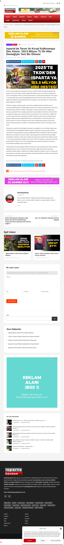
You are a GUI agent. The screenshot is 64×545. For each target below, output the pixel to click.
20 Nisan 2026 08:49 (41, 257)
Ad (7, 291)
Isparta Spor (18, 507)
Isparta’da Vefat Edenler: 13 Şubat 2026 (22, 446)
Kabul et (30, 540)
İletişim (30, 20)
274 (23, 195)
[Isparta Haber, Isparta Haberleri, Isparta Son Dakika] (10, 10)
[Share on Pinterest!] (43, 61)
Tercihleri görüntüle (55, 540)
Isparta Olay (24, 171)
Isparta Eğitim (7, 505)
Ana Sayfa (6, 24)
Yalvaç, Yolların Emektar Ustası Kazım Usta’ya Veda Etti (23, 336)
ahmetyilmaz (11, 57)
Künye (24, 20)
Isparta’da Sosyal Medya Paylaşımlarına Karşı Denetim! (23, 344)
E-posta (26, 291)
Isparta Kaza (35, 505)
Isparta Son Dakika (40, 171)
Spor (50, 16)
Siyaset (29, 16)
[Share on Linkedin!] (40, 61)
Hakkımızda (15, 20)
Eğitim (36, 16)
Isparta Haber (17, 171)
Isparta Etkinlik (48, 502)
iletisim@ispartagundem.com (12, 5)
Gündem (22, 16)
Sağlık (8, 20)
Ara (8, 315)
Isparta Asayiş (21, 502)
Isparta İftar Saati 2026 (28, 507)
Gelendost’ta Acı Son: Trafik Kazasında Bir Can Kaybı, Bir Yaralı (28, 420)
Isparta (8, 16)
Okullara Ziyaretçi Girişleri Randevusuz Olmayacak (22, 340)
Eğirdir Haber (7, 502)
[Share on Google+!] (36, 61)
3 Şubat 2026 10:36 (21, 57)
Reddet (43, 540)
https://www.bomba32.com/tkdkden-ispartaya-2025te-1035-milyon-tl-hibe (26, 160)
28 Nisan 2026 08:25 (12, 257)
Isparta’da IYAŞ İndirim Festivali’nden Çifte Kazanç (22, 347)
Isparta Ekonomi (39, 502)
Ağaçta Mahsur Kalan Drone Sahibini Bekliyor (21, 332)
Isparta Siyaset (31, 171)
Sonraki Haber (54, 216)
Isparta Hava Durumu (25, 505)
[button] (61, 528)
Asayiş (15, 16)
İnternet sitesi (44, 291)
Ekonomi (43, 16)
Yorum (8, 277)
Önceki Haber (9, 216)
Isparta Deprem (30, 502)
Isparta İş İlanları (39, 507)
